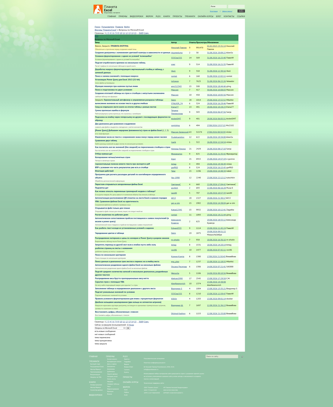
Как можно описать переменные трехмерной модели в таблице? (125, 191)
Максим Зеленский (180, 132)
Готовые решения (96, 385)
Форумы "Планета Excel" (106, 30)
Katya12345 (176, 209)
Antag (173, 164)
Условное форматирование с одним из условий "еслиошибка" (123, 56)
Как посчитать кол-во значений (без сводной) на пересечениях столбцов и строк (132, 147)
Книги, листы (111, 379)
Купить (126, 372)
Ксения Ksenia (177, 256)
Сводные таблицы (113, 384)
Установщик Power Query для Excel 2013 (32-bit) (117, 79)
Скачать (127, 369)
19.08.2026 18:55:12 (216, 220)
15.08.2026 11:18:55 (216, 261)
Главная (111, 16)
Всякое (109, 394)
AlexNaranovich (178, 283)
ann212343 (176, 86)
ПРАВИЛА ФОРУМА (119, 46)
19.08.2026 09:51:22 (216, 231)
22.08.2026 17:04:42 (216, 184)
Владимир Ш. (177, 305)
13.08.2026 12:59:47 (216, 293)
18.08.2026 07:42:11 (216, 250)
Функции (110, 391)
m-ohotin (175, 239)
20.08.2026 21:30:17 (216, 198)
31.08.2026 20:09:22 (216, 52)
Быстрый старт (95, 364)
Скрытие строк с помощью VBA (109, 281)
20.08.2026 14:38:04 (216, 203)
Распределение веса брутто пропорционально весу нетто (122, 278)
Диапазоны (111, 369)
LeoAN (174, 193)
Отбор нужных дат (103, 153)
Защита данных (112, 374)
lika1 (173, 71)
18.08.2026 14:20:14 (216, 244)
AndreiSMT (176, 118)
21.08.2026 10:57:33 (216, 193)
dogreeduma (176, 52)
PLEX (158, 16)
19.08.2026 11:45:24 (216, 228)
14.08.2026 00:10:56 (216, 273)
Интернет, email (112, 376)
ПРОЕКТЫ (127, 377)
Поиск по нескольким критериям (110, 254)
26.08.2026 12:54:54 (216, 142)
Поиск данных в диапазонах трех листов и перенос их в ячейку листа (127, 261)
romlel (174, 76)
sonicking (175, 125)
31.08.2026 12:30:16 (216, 71)
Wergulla (175, 273)
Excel (126, 390)
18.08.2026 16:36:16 (216, 239)
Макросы (110, 381)
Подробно (127, 362)
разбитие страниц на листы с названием (113, 248)
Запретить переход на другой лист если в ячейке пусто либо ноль (125, 244)
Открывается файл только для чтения (112, 208)
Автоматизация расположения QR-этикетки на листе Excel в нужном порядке (131, 198)
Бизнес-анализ (112, 359)
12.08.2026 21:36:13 (216, 305)
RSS (96, 36)
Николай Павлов (179, 47)
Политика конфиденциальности (154, 363)
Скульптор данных (96, 390)
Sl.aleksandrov (177, 137)
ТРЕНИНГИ (94, 361)
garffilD (174, 167)
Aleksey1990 (177, 278)
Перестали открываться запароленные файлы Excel (119, 184)
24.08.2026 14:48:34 (216, 171)
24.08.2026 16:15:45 (216, 167)
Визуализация (95, 374)
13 (129, 33)
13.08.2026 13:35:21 (216, 288)
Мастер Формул (95, 369)
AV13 (173, 198)
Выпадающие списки (114, 361)
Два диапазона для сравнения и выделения (115, 123)
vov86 (174, 250)
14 (132, 33)
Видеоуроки (136, 16)
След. (146, 33)
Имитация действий (104, 171)
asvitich (174, 188)
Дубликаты (111, 371)
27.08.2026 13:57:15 (216, 125)
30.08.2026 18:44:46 (216, 86)
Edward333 (176, 228)
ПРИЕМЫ (110, 356)
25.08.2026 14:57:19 (216, 159)
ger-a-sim (175, 203)
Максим (174, 89)
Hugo (131, 324)
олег (173, 64)
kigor (173, 159)
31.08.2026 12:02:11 (216, 76)
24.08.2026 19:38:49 (216, 164)
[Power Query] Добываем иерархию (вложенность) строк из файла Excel (128, 130)
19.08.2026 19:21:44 (216, 214)
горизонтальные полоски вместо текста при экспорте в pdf (122, 164)
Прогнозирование (96, 372)
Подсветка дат (101, 187)
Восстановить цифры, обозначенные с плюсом (116, 311)
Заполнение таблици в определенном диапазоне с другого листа (125, 288)
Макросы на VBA (95, 377)
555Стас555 (176, 57)
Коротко (126, 359)
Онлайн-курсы (205, 16)
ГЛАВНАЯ (93, 356)
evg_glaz (175, 261)
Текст (109, 386)
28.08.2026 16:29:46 (216, 103)
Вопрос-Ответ (128, 367)
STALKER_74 (177, 103)
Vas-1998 (175, 177)
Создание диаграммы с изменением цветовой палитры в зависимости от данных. (133, 52)
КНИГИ (92, 382)
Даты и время (112, 364)
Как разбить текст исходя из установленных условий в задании (124, 228)
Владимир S (176, 288)
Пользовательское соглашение (154, 358)
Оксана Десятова (179, 266)
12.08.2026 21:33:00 (216, 313)
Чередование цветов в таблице (109, 233)
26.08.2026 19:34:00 (216, 137)
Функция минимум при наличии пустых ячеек (116, 86)
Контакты (229, 16)
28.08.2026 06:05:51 (216, 118)
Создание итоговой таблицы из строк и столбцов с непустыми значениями (129, 93)
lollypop (175, 81)
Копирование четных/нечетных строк (112, 157)
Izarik (173, 142)
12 (127, 33)
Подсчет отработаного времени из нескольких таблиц (120, 62)
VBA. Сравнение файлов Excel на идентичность (117, 201)
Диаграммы (111, 366)
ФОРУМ (126, 387)
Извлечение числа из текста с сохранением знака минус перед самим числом (131, 137)
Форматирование (113, 389)
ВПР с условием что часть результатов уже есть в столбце (121, 167)
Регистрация (214, 11)
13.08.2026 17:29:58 (216, 278)
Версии (126, 364)
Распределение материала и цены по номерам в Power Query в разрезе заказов (132, 238)
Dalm (173, 100)
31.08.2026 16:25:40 (216, 57)
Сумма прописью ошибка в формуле (112, 110)
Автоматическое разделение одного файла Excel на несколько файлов (128, 265)
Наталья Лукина (178, 148)
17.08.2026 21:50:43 (216, 256)
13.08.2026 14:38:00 (216, 282)
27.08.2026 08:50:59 (216, 132)
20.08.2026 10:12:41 (216, 209)
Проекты (177, 16)
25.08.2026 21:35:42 (216, 154)
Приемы (123, 16)
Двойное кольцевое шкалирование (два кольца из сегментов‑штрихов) (128, 302)
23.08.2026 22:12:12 (216, 177)
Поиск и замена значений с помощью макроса (116, 76)
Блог (218, 16)
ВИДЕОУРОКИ (95, 395)
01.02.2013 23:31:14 (216, 46)
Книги (166, 16)
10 (121, 33)
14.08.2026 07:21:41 (216, 266)
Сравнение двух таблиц (106, 140)
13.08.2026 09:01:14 (216, 298)
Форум (149, 16)
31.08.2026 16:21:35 (216, 64)
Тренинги (190, 16)
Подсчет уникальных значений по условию (115, 292)
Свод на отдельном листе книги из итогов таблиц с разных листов (125, 106)
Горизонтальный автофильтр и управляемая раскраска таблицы (133, 99)
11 (124, 33)
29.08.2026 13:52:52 (216, 100)
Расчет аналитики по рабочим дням (111, 214)
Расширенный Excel (97, 367)
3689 (141, 33)
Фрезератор (176, 154)
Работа (126, 392)
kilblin (174, 298)
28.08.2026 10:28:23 (216, 107)
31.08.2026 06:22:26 (216, 81)
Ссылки (241, 16)
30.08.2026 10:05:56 (216, 95)
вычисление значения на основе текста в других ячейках (121, 103)
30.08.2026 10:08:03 (216, 89)
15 (135, 33)
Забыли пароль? (227, 11)
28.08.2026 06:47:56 (216, 112)
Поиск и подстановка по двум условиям (113, 89)
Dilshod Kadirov (178, 313)
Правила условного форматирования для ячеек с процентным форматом (129, 298)
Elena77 (175, 107)
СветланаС (176, 184)
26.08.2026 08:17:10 (216, 148)
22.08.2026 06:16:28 (216, 188)
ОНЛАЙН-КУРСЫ (130, 382)
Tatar (173, 171)
